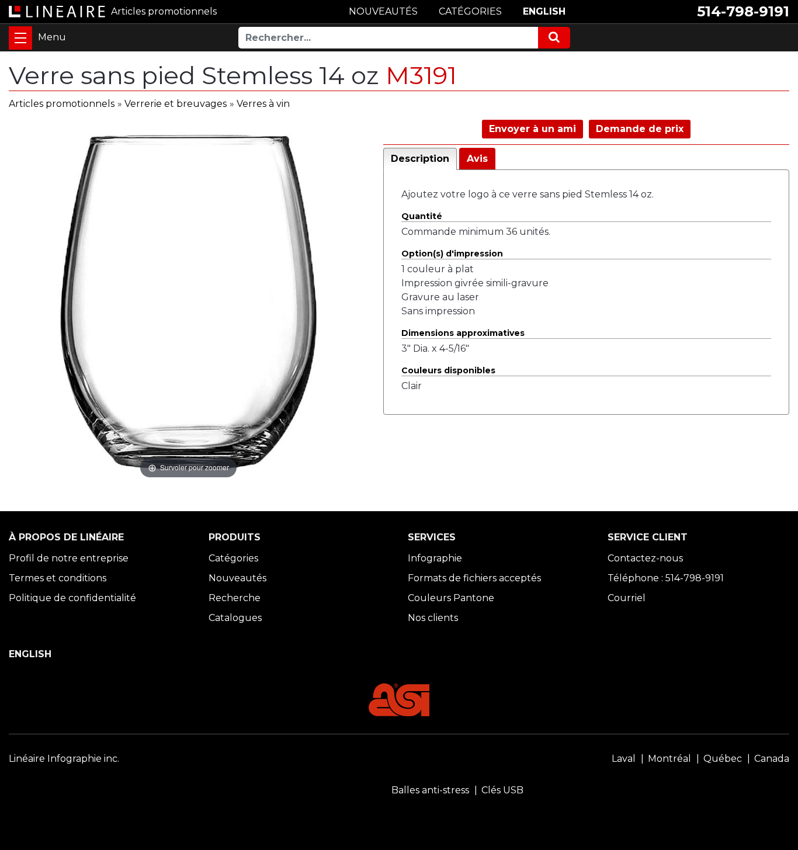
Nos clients (433, 617)
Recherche (235, 597)
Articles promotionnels (62, 103)
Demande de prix (639, 128)
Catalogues (235, 617)
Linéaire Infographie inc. (64, 758)
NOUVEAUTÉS (383, 11)
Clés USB (502, 790)
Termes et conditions (57, 578)
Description (420, 158)
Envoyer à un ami (532, 128)
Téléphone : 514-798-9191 (666, 578)
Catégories (233, 558)
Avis (477, 158)
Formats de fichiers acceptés (474, 578)
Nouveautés (237, 578)
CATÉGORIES (470, 11)
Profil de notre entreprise (69, 558)
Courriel (627, 597)
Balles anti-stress (430, 790)
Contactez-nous (645, 558)
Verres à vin (263, 103)
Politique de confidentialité (72, 597)
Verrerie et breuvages (175, 103)
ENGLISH (544, 11)
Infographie (435, 558)
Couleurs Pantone (451, 597)
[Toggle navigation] (20, 38)
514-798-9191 (743, 11)
